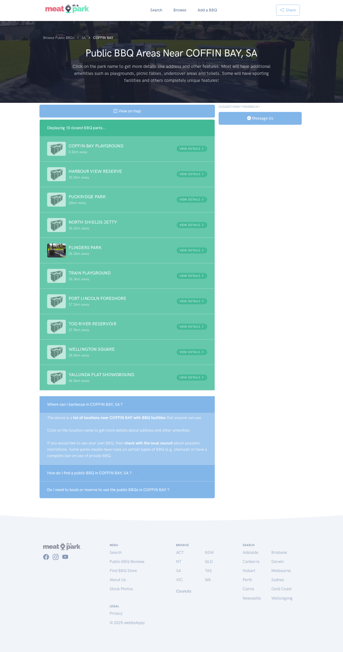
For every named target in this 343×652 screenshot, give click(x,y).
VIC (179, 579)
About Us (118, 579)
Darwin (277, 561)
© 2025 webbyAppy (127, 622)
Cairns (248, 588)
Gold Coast (281, 588)
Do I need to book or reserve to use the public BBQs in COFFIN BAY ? (108, 489)
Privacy (116, 613)
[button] (127, 148)
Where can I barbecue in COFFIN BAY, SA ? (85, 404)
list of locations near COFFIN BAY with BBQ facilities (119, 417)
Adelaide (250, 552)
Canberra (251, 561)
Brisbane (279, 552)
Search (156, 10)
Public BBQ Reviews (127, 561)
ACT (180, 552)
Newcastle (252, 598)
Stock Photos (121, 588)
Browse (179, 10)
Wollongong (282, 598)
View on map (129, 111)
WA (208, 579)
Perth (247, 579)
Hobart (249, 570)
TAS (208, 570)
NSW (209, 552)
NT (178, 561)
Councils (183, 591)
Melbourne (281, 570)
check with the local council (148, 443)
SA (178, 570)
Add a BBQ (207, 10)
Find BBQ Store (123, 570)
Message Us (262, 118)
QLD (209, 561)
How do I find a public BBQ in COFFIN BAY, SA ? (89, 473)
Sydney (277, 579)
